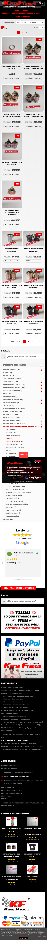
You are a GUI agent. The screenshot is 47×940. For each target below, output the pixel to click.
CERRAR (23, 455)
